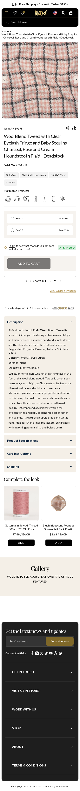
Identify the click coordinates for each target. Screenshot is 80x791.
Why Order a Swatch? (63, 290)
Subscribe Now (59, 641)
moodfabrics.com (38, 786)
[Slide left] (4, 79)
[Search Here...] (7, 22)
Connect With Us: (16, 653)
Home (5, 31)
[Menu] (7, 13)
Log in (12, 245)
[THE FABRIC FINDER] (14, 13)
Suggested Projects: (16, 190)
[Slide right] (76, 79)
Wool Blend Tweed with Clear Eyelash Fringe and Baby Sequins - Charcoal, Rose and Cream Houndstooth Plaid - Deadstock (40, 36)
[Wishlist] (22, 13)
